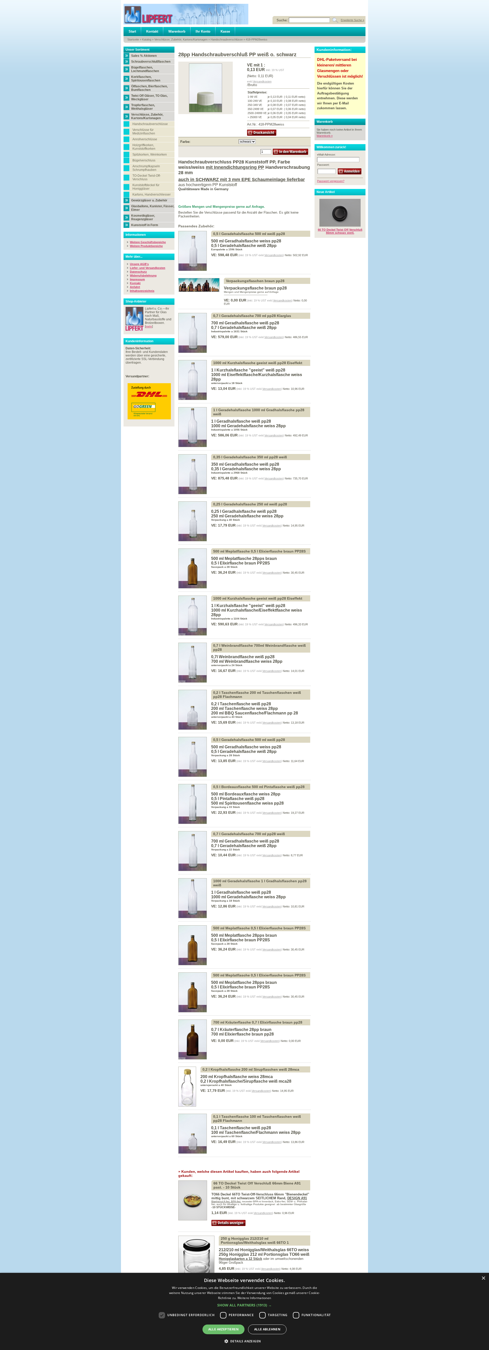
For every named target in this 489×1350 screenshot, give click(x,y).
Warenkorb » (325, 135)
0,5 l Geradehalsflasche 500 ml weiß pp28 (249, 234)
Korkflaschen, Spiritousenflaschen (145, 78)
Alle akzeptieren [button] (223, 1329)
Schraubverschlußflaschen (150, 61)
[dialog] (244, 1311)
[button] (244, 1305)
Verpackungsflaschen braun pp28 (255, 281)
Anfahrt (135, 286)
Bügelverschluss (143, 160)
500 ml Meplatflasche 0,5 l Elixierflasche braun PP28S (259, 551)
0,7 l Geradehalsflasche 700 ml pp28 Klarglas (252, 316)
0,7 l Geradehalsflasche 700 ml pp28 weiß (249, 834)
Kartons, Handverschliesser (151, 194)
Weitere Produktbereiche (146, 245)
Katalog (146, 39)
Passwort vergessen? (330, 181)
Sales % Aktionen (144, 56)
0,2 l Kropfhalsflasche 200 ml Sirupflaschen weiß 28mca (250, 1069)
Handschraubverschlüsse (227, 39)
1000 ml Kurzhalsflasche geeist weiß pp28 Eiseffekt (257, 363)
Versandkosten (262, 81)
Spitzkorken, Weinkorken (149, 154)
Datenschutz (138, 271)
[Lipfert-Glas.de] (186, 14)
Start (132, 31)
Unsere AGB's (139, 264)
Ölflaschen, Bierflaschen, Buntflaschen (149, 88)
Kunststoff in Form (144, 225)
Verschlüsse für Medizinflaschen (143, 131)
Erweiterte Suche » (352, 20)
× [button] (483, 1278)
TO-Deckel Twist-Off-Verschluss (146, 177)
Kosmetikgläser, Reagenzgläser (143, 217)
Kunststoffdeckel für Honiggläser (145, 186)
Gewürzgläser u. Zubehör (149, 200)
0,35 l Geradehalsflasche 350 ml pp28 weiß (250, 457)
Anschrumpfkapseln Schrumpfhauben (146, 168)
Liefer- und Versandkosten (147, 267)
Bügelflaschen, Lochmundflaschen (145, 69)
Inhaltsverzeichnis (142, 290)
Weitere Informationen (254, 1298)
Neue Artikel (326, 192)
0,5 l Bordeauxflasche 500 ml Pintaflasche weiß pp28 (259, 787)
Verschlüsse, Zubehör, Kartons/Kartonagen (181, 39)
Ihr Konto (203, 31)
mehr (149, 326)
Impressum (137, 279)
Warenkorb (176, 31)
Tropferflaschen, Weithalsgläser (143, 107)
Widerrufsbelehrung (143, 275)
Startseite (133, 39)
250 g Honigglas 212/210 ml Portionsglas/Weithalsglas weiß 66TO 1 (255, 1240)
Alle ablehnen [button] (267, 1329)
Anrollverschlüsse (144, 139)
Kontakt (152, 31)
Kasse (225, 31)
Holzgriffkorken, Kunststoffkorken (143, 146)
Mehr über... (134, 256)
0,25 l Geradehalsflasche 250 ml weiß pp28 (250, 504)
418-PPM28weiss (256, 39)
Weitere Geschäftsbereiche (148, 242)
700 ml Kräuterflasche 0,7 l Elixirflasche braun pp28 (257, 1022)
